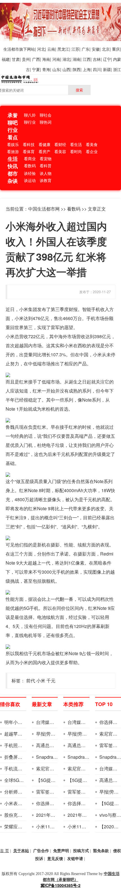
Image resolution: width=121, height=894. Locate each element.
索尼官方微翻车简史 (56, 768)
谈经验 (30, 173)
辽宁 (107, 59)
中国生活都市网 (44, 208)
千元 (50, 680)
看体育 (29, 151)
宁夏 (36, 69)
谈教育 (45, 180)
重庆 (116, 49)
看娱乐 (13, 144)
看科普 (45, 165)
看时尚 (76, 151)
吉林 (97, 59)
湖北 (66, 59)
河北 (41, 49)
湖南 (76, 59)
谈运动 (30, 180)
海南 (46, 59)
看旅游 (13, 151)
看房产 (44, 151)
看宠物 (45, 158)
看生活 (76, 144)
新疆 (107, 69)
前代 (30, 680)
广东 (85, 49)
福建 (6, 59)
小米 (40, 680)
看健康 (44, 144)
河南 (56, 59)
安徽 (96, 49)
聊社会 (45, 115)
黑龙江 (63, 49)
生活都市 (11, 49)
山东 (56, 69)
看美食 (92, 144)
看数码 (30, 165)
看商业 (30, 158)
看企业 (92, 151)
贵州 (26, 59)
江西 (87, 59)
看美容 (60, 151)
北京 (106, 49)
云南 (51, 49)
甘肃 (16, 59)
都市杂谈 (13, 177)
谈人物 (45, 173)
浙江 (117, 69)
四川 (97, 69)
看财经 (60, 144)
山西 (66, 69)
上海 (87, 69)
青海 (46, 69)
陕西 (76, 69)
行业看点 (13, 133)
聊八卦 (30, 115)
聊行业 (30, 122)
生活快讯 (13, 162)
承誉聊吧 (13, 119)
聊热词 (45, 122)
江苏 (75, 49)
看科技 (29, 144)
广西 (36, 59)
